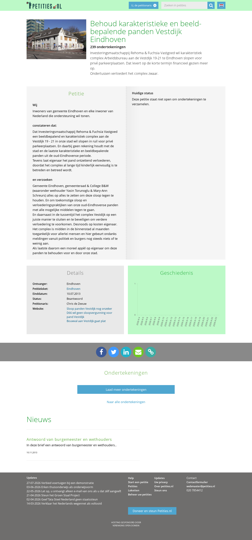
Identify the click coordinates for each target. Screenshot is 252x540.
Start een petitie (138, 482)
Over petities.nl (163, 486)
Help (131, 478)
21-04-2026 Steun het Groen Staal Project (53, 495)
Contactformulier (197, 482)
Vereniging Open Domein (126, 525)
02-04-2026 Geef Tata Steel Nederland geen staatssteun (62, 499)
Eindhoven (73, 289)
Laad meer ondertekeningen (126, 389)
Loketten (133, 490)
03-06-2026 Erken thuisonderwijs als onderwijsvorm (60, 487)
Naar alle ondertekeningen (126, 402)
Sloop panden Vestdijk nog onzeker (89, 309)
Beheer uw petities (140, 494)
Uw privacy (161, 482)
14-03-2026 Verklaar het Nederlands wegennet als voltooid (64, 503)
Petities (132, 486)
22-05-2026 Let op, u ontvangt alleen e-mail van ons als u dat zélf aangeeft (74, 491)
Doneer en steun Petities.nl (152, 511)
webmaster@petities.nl (201, 486)
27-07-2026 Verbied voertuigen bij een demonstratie (60, 483)
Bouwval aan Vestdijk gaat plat (86, 321)
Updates (159, 478)
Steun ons (160, 490)
